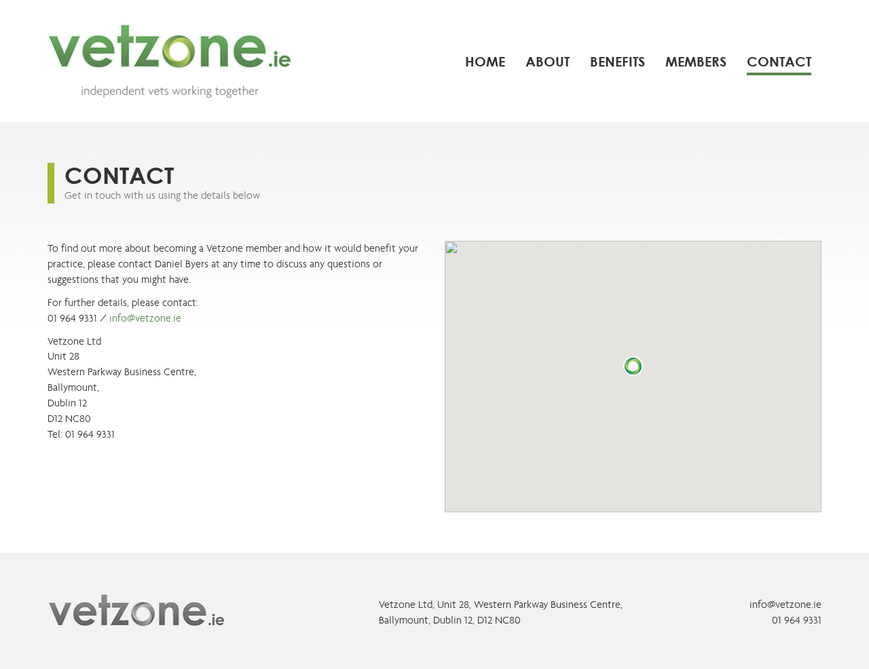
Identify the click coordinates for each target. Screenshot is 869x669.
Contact (779, 61)
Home (485, 61)
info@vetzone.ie (145, 317)
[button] (633, 366)
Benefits (617, 61)
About (547, 61)
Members (695, 61)
